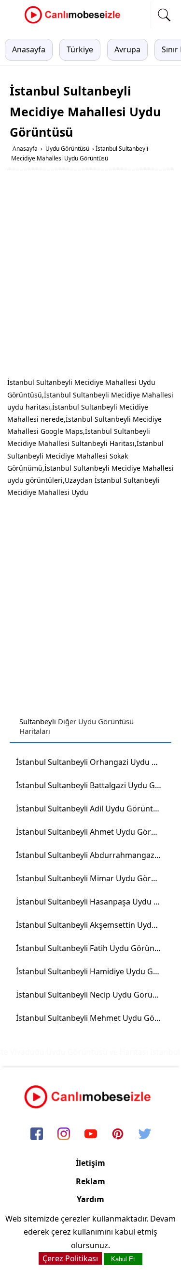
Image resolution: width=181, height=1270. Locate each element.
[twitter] (145, 1134)
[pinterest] (117, 1134)
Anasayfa (28, 49)
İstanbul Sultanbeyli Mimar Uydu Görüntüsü (92, 878)
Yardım (90, 1199)
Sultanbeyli (37, 721)
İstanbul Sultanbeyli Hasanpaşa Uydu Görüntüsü (92, 901)
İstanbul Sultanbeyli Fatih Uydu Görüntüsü (92, 948)
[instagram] (63, 1134)
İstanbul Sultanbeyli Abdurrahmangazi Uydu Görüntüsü (92, 855)
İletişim (90, 1163)
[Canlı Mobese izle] (74, 22)
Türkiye (80, 49)
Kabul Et (123, 1259)
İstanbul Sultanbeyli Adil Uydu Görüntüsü (91, 808)
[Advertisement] (90, 275)
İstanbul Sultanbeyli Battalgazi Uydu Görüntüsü (92, 785)
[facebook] (36, 1134)
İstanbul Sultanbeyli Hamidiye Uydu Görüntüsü (92, 971)
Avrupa (127, 49)
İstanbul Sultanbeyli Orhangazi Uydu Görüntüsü (92, 762)
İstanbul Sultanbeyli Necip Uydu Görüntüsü (92, 994)
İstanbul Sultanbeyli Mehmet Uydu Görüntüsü (92, 1018)
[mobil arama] (164, 15)
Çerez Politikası (70, 1258)
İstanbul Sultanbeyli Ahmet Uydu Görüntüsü (92, 831)
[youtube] (90, 1134)
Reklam (90, 1181)
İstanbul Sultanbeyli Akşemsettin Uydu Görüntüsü (92, 925)
